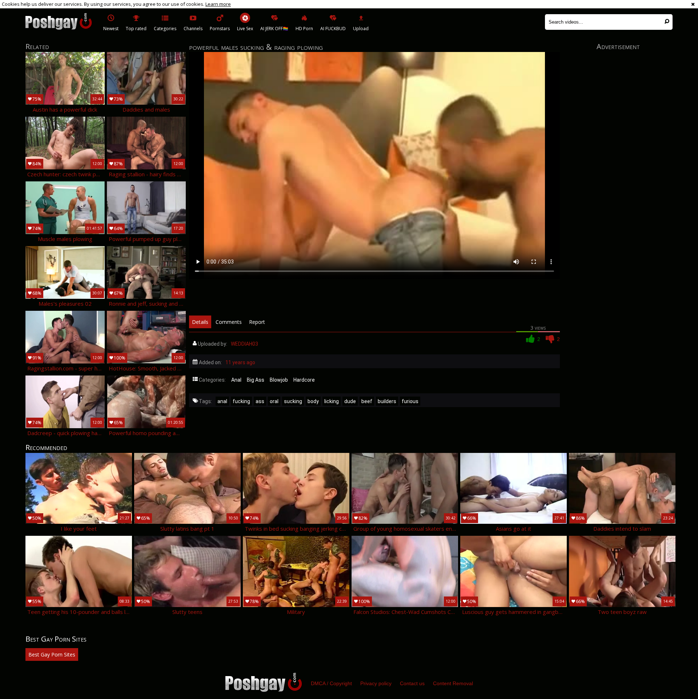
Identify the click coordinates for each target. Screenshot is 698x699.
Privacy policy (376, 683)
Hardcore (304, 380)
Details (200, 321)
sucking (293, 401)
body (313, 401)
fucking (241, 401)
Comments (229, 321)
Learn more (218, 4)
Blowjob (279, 380)
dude (350, 401)
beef (366, 401)
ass (260, 401)
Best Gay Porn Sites (51, 654)
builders (387, 401)
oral (274, 401)
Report (257, 321)
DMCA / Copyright (331, 683)
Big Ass (255, 380)
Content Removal (453, 683)
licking (331, 401)
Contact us (412, 683)
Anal (236, 380)
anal (222, 401)
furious (410, 401)
